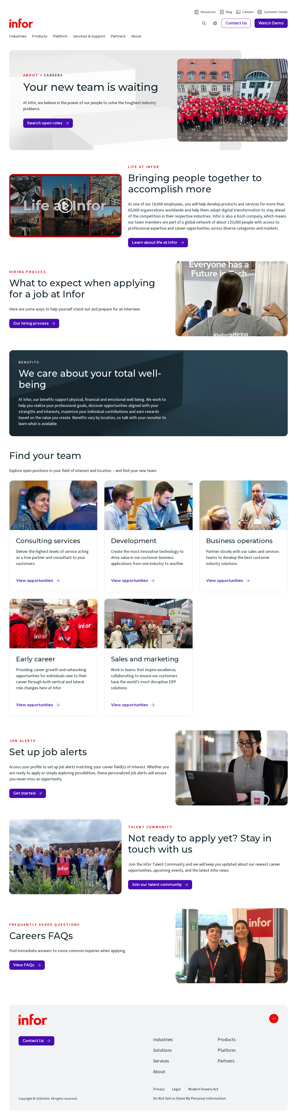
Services (161, 1061)
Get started (24, 793)
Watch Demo (271, 23)
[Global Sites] (215, 23)
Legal (176, 1089)
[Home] (21, 23)
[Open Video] (65, 205)
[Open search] (204, 23)
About (136, 36)
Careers (248, 12)
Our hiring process (31, 323)
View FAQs (23, 965)
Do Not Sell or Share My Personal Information (189, 1098)
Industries (17, 36)
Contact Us (236, 23)
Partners (118, 36)
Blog (229, 12)
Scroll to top (273, 1018)
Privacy (159, 1089)
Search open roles (46, 124)
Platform (60, 36)
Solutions (162, 1050)
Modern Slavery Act (203, 1089)
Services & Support (89, 36)
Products (39, 36)
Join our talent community (157, 884)
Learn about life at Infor (155, 242)
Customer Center (276, 12)
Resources (208, 12)
